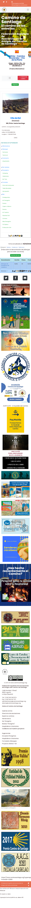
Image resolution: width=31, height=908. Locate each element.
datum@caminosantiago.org (11, 703)
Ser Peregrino (6, 721)
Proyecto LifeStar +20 (9, 744)
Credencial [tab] (15, 247)
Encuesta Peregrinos (9, 736)
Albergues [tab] (3, 247)
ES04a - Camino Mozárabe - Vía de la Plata (17, 58)
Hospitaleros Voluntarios (10, 726)
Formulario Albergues (9, 741)
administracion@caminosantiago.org (14, 701)
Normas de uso (15, 255)
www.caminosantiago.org (19, 683)
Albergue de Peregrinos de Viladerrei (5, 265)
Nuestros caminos (8, 716)
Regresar (15, 84)
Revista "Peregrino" (8, 724)
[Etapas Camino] (9, 78)
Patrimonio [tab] (21, 247)
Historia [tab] (9, 247)
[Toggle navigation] (27, 9)
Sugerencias (6, 733)
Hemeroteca (6, 719)
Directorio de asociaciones (11, 713)
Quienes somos (7, 711)
